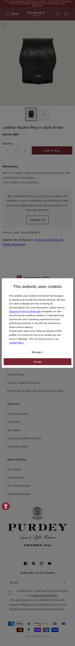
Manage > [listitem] (37, 352)
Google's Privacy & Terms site (24, 311)
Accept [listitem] (38, 361)
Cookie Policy (16, 342)
